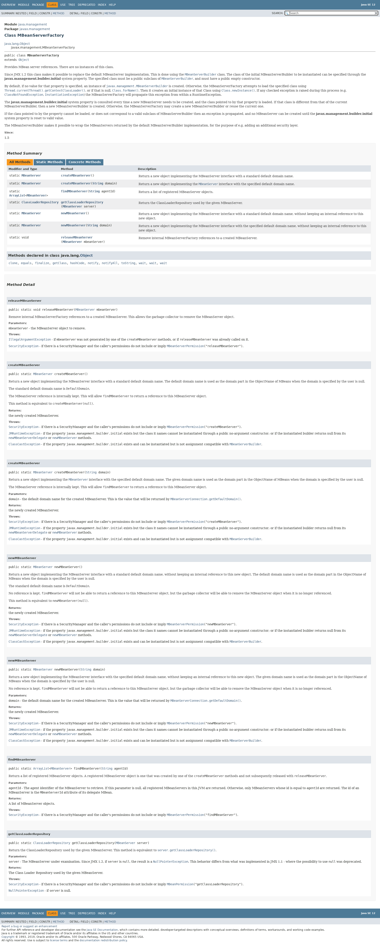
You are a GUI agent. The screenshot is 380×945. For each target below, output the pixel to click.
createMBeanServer (76, 175)
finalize (42, 263)
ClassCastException (24, 444)
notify (93, 263)
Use (63, 4)
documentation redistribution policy (103, 940)
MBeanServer (31, 175)
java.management (32, 24)
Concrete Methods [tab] (85, 162)
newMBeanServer (73, 213)
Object (23, 59)
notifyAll (110, 263)
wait (142, 263)
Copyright (8, 936)
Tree (71, 4)
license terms (59, 940)
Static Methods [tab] (49, 162)
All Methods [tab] (19, 162)
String (98, 183)
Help (112, 4)
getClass (60, 263)
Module (23, 4)
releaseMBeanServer (77, 237)
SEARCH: (277, 13)
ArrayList (17, 195)
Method (58, 13)
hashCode (77, 263)
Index (102, 4)
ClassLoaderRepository (40, 202)
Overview (8, 4)
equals (26, 263)
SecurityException (23, 346)
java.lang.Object (17, 43)
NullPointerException (26, 890)
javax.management (35, 29)
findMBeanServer (74, 191)
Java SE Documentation (102, 929)
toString (128, 263)
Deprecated (86, 4)
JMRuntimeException (24, 433)
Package (38, 4)
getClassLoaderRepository (82, 202)
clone (13, 263)
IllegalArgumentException (30, 339)
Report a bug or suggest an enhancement (29, 926)
